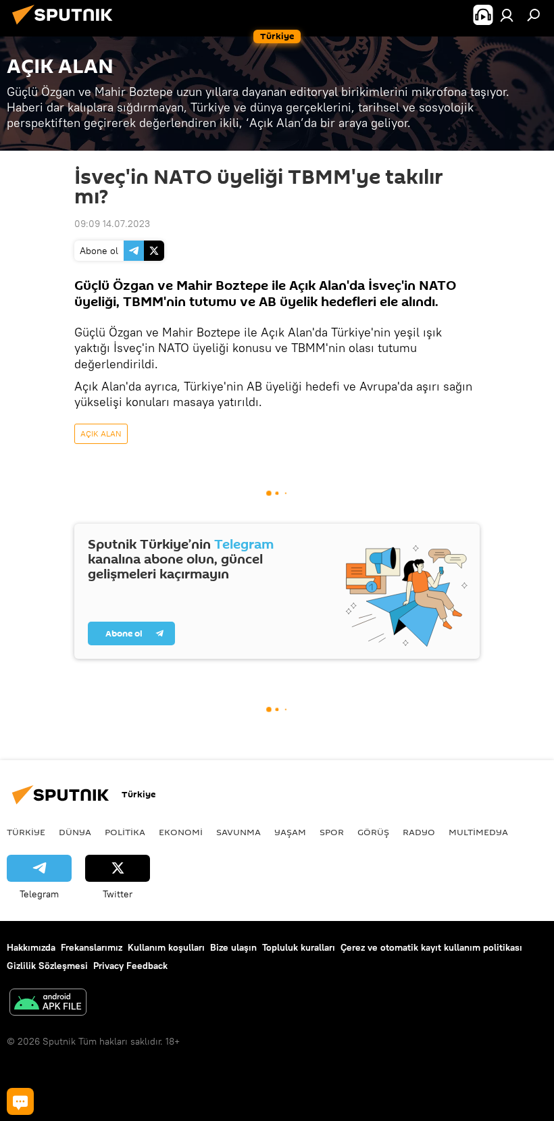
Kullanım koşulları (166, 947)
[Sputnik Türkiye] (66, 26)
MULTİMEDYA (478, 832)
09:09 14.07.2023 (112, 224)
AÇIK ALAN (101, 433)
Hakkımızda (31, 947)
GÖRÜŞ (373, 832)
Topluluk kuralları (298, 947)
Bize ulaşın (233, 947)
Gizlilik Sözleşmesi (47, 966)
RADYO (419, 832)
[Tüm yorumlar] (20, 1101)
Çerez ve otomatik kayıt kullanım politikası (431, 947)
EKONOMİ (181, 832)
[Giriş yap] (506, 14)
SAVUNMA (238, 832)
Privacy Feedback (130, 966)
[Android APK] (48, 1004)
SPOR (332, 832)
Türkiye (26, 832)
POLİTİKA (125, 832)
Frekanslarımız (91, 947)
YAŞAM (290, 832)
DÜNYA (75, 832)
